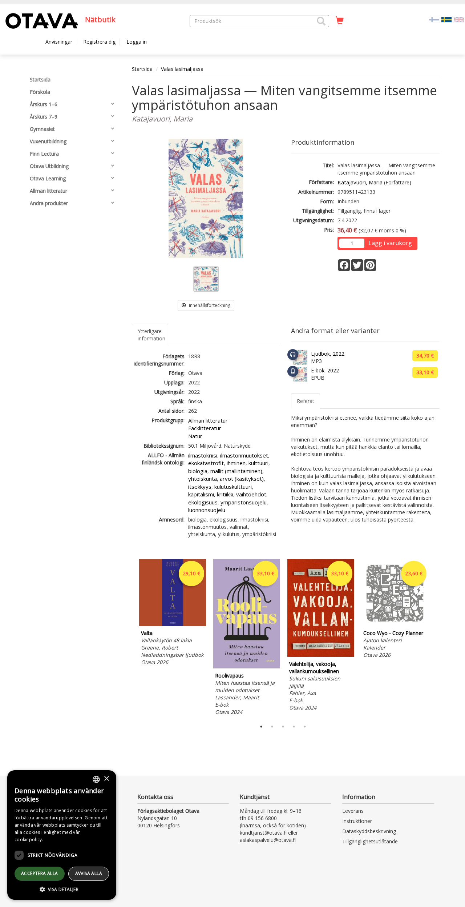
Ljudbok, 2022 (327, 353)
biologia (197, 471)
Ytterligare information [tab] (151, 335)
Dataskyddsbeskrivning (369, 831)
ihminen (236, 463)
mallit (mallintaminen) (236, 471)
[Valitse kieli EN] (459, 19)
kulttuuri (258, 463)
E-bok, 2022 (325, 370)
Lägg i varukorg (390, 243)
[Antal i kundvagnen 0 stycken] (340, 21)
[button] (321, 21)
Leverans (353, 810)
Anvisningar (58, 41)
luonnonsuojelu (206, 510)
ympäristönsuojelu (244, 502)
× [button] (106, 779)
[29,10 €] (172, 623)
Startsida (142, 68)
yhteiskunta (202, 478)
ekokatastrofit (206, 463)
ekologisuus (203, 502)
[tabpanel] (173, 613)
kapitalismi (201, 494)
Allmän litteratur (208, 420)
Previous (130, 638)
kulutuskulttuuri (233, 486)
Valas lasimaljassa (182, 68)
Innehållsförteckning (209, 305)
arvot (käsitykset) (242, 478)
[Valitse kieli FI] (434, 19)
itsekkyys (199, 486)
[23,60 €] (394, 623)
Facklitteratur (204, 428)
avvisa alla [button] (88, 873)
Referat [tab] (305, 400)
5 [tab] (304, 726)
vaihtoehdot (251, 494)
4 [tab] (294, 726)
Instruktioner (357, 821)
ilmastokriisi (202, 455)
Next (436, 638)
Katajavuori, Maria (360, 182)
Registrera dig (99, 41)
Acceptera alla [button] (39, 873)
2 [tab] (272, 726)
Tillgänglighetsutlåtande (370, 841)
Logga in (136, 41)
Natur (195, 436)
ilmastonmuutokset (244, 455)
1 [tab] (261, 726)
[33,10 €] (246, 666)
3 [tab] (283, 726)
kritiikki (225, 494)
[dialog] (61, 835)
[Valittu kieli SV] (446, 19)
